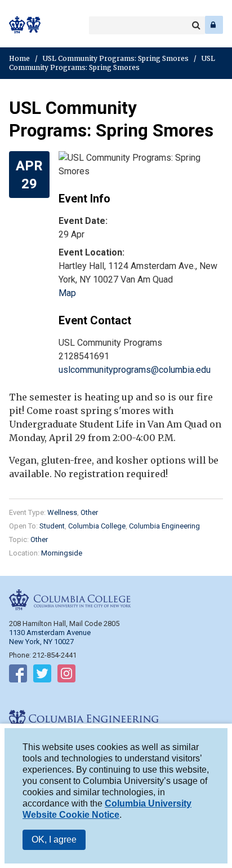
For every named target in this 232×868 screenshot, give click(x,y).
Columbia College (17, 24)
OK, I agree (54, 839)
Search (196, 25)
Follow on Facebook (18, 675)
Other (89, 512)
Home (19, 58)
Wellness (62, 512)
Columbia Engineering (33, 24)
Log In (214, 25)
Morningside (61, 553)
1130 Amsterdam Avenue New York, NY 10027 (50, 637)
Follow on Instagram (66, 675)
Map (67, 293)
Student (52, 526)
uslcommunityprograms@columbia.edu (135, 369)
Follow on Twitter (42, 675)
